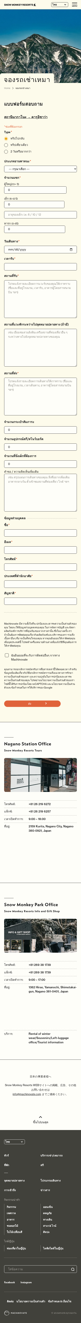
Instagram (26, 1282)
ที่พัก (6, 1165)
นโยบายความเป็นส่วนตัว (30, 1301)
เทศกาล (11, 1213)
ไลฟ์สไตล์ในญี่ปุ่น (53, 1248)
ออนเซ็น (48, 1207)
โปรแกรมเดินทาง (50, 1180)
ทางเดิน (47, 1219)
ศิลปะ (46, 1232)
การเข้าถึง (10, 1190)
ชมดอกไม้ (12, 1225)
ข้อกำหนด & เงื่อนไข (59, 1301)
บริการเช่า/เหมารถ (51, 1155)
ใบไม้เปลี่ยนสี (14, 1232)
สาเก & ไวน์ (49, 1225)
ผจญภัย (47, 1213)
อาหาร (11, 1219)
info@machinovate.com (27, 1094)
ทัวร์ (6, 1155)
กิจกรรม (11, 1207)
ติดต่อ (10, 1301)
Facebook (9, 1282)
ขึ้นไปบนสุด (40, 1122)
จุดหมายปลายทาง (14, 1180)
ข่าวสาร (45, 1190)
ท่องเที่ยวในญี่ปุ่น (16, 1248)
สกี (42, 1165)
